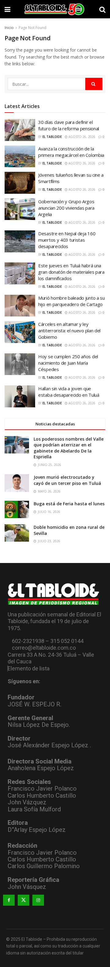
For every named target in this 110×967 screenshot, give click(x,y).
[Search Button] (102, 9)
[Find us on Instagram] (38, 900)
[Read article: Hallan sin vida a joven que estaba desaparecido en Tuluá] (20, 396)
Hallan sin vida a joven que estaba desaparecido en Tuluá (68, 391)
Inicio (9, 27)
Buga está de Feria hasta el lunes (69, 504)
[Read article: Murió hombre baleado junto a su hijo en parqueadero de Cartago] (20, 306)
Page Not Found (32, 27)
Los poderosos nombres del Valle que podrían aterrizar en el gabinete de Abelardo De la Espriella (69, 448)
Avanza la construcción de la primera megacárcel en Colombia (71, 152)
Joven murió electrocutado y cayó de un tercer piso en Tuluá (67, 480)
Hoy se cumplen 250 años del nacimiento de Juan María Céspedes (68, 362)
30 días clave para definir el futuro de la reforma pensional (68, 125)
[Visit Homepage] (55, 9)
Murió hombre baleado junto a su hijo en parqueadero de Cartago (71, 301)
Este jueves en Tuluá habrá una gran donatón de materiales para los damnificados (71, 271)
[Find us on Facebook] (9, 900)
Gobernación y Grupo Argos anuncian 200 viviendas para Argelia (66, 207)
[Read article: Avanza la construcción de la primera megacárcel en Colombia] (20, 157)
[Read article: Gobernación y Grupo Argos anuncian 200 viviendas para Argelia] (20, 209)
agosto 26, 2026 (81, 137)
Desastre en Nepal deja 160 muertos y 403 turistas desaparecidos (66, 239)
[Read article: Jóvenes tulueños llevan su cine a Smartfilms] (20, 183)
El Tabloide (52, 137)
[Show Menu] (7, 9)
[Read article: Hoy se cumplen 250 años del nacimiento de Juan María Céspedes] (20, 364)
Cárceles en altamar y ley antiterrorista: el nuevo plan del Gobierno (69, 330)
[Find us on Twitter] (23, 900)
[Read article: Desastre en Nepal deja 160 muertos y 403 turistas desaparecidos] (20, 241)
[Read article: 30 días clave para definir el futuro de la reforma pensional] (20, 130)
